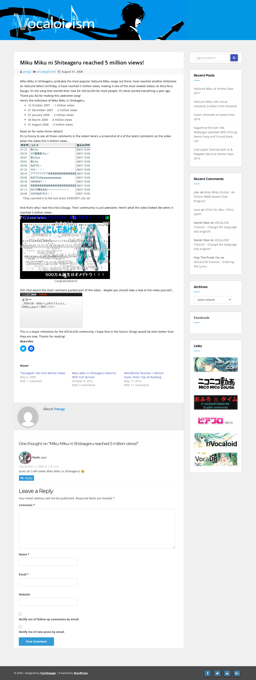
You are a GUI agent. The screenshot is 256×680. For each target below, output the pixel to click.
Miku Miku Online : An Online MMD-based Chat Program (214, 196)
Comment (27, 505)
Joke (196, 192)
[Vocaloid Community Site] (216, 421)
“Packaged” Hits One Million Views (42, 373)
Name (24, 554)
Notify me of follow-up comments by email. (49, 619)
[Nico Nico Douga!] (216, 383)
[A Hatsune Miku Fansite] (216, 364)
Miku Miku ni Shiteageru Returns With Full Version (94, 375)
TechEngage (48, 673)
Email (24, 574)
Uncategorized (46, 72)
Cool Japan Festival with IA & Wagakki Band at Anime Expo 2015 (214, 154)
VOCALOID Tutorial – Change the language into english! (215, 227)
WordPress (81, 673)
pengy (27, 72)
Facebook (201, 318)
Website (24, 594)
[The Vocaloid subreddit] (216, 440)
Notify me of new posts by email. (42, 632)
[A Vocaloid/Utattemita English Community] (216, 402)
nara (197, 210)
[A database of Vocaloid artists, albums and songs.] (216, 459)
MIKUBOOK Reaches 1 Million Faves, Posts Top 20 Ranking (144, 375)
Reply (28, 478)
